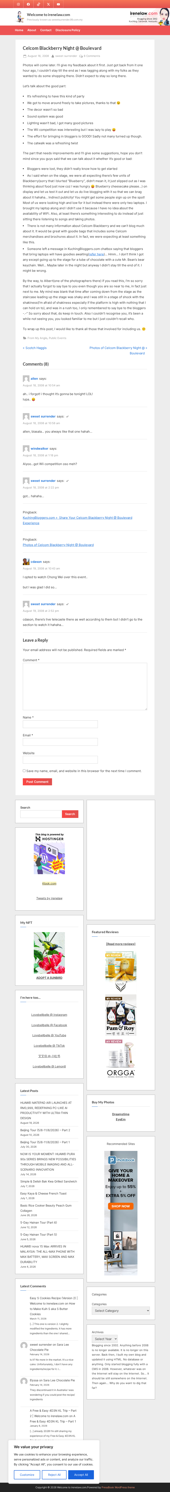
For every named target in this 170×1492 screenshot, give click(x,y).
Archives (97, 1332)
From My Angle (37, 338)
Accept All (81, 1474)
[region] (54, 1462)
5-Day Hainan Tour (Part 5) (38, 1234)
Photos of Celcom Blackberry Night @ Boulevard (58, 545)
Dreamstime (120, 1114)
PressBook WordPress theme (118, 1487)
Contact (45, 30)
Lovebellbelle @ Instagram (49, 1014)
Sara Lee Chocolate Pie (59, 1380)
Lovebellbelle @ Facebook (49, 1025)
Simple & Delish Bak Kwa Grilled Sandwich (48, 1181)
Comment (31, 660)
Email (28, 735)
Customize (27, 1474)
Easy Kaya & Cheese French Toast (43, 1193)
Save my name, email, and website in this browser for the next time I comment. (84, 771)
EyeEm (121, 1119)
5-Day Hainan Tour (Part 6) (38, 1222)
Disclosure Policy (68, 30)
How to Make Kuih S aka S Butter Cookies (52, 1309)
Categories (99, 1304)
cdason (36, 562)
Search (25, 807)
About (31, 30)
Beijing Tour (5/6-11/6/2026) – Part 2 (45, 1130)
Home (19, 30)
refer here (96, 254)
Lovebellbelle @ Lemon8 (49, 1066)
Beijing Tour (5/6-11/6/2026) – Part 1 (45, 1142)
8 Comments (92, 56)
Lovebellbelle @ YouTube (49, 1035)
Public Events (57, 338)
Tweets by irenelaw (49, 898)
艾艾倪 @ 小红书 (49, 1056)
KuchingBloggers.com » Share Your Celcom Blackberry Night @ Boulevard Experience (77, 520)
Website (29, 753)
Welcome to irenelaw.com (48, 14)
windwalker (39, 448)
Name (28, 717)
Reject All (54, 1474)
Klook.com (49, 883)
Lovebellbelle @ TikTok (49, 1045)
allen (34, 379)
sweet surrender (66, 56)
